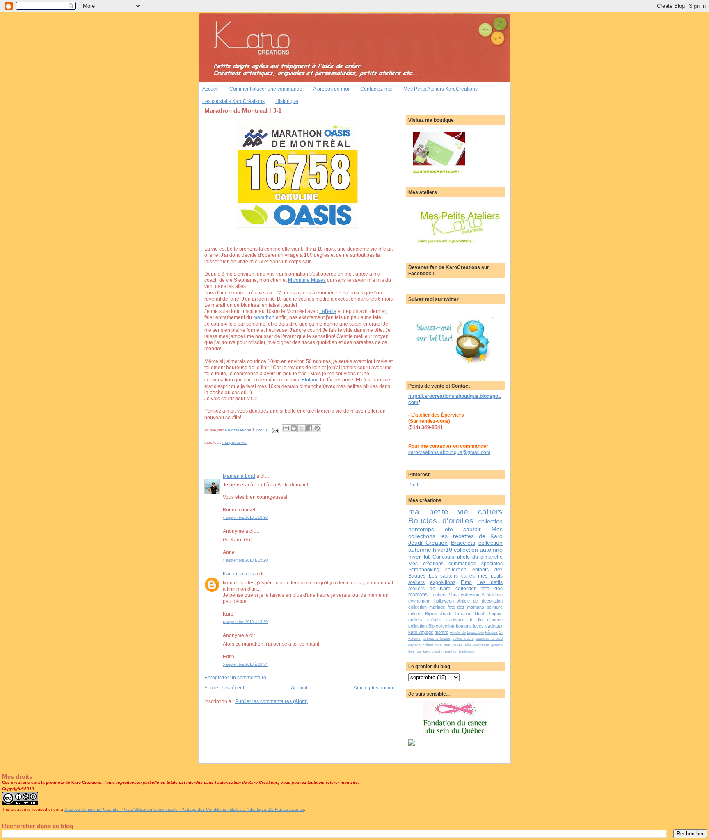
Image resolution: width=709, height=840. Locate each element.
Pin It (413, 484)
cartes (468, 575)
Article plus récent (224, 687)
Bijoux (431, 613)
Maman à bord (239, 476)
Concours (443, 556)
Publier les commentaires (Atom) (271, 701)
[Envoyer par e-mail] (286, 428)
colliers (490, 511)
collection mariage (426, 607)
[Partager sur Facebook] (309, 428)
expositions (442, 582)
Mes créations (426, 563)
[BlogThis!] (294, 428)
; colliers (438, 594)
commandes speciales (475, 563)
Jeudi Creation (455, 613)
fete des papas (448, 645)
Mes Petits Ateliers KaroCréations (440, 88)
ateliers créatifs (425, 619)
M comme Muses (307, 280)
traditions (466, 651)
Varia (454, 594)
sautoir (472, 529)
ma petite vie (234, 442)
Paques (495, 613)
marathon (263, 317)
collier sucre (463, 639)
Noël (479, 613)
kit (427, 556)
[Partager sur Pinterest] (317, 428)
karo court (431, 651)
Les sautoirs (443, 575)
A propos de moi (331, 88)
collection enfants (467, 569)
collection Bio (421, 625)
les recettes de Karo (471, 536)
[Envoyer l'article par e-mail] (275, 430)
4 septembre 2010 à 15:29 (245, 622)
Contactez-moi (376, 88)
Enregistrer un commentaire (235, 677)
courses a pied (489, 639)
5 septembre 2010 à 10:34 (245, 664)
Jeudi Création (428, 542)
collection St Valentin (482, 594)
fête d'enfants (477, 645)
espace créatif (420, 645)
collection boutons (454, 625)
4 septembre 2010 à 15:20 (245, 560)
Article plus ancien (374, 687)
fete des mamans (466, 607)
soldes (414, 613)
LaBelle (327, 311)
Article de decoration (480, 600)
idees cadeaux (488, 625)
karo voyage (420, 632)
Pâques (491, 632)
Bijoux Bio (475, 632)
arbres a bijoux (436, 639)
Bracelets (463, 542)
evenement (419, 600)
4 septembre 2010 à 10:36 (245, 518)
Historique (286, 101)
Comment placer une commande (265, 88)
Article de (458, 632)
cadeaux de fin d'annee (474, 619)
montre (441, 632)
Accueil (210, 88)
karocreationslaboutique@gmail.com (449, 452)
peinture (495, 607)
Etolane (310, 379)
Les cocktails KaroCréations (233, 101)
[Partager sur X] (301, 428)
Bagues (416, 575)
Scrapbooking (423, 569)
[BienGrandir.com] (411, 743)
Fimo (466, 582)
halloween (444, 600)
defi (498, 569)
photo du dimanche (480, 556)
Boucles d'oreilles (440, 520)
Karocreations (238, 573)
